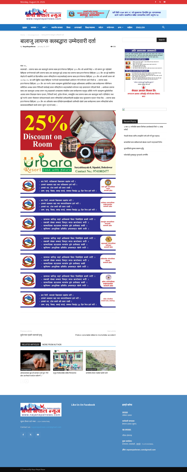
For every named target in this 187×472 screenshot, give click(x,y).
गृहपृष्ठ (24, 27)
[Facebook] (155, 2)
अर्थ (43, 27)
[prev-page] (22, 381)
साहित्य (129, 27)
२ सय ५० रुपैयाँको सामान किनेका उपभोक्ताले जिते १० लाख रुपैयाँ (143, 128)
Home (22, 35)
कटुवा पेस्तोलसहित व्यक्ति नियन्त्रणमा (64, 373)
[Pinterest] (52, 52)
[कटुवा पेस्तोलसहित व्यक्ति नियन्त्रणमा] (68, 360)
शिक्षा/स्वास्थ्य (90, 27)
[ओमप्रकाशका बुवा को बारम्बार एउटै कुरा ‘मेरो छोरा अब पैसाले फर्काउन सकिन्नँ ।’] (35, 360)
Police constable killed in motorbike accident (95, 335)
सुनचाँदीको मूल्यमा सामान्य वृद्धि (134, 148)
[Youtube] (164, 2)
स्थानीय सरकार (57, 27)
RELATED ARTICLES (30, 344)
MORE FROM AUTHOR (51, 344)
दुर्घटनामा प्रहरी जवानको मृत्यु (31, 335)
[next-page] (26, 381)
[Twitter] (160, 2)
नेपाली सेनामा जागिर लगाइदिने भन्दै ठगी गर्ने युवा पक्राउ (141, 136)
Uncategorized (33, 35)
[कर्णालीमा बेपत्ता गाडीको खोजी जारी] (101, 360)
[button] (163, 27)
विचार (69, 27)
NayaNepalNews (29, 46)
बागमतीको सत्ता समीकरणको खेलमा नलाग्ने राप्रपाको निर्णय (143, 142)
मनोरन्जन (110, 27)
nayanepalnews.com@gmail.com (46, 427)
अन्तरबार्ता (77, 27)
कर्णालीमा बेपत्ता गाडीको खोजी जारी (97, 373)
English (140, 27)
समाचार (33, 27)
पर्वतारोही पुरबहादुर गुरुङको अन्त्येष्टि (136, 155)
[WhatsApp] (58, 52)
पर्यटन (101, 27)
